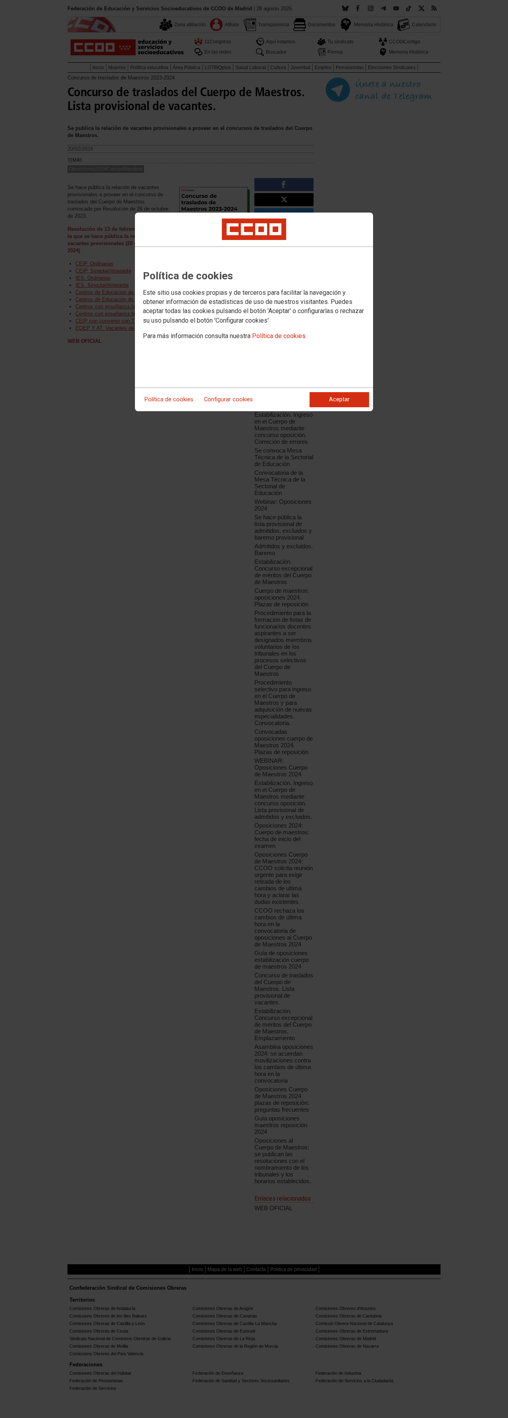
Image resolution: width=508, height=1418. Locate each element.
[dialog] (254, 312)
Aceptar (339, 399)
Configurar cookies (228, 399)
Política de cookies (279, 336)
